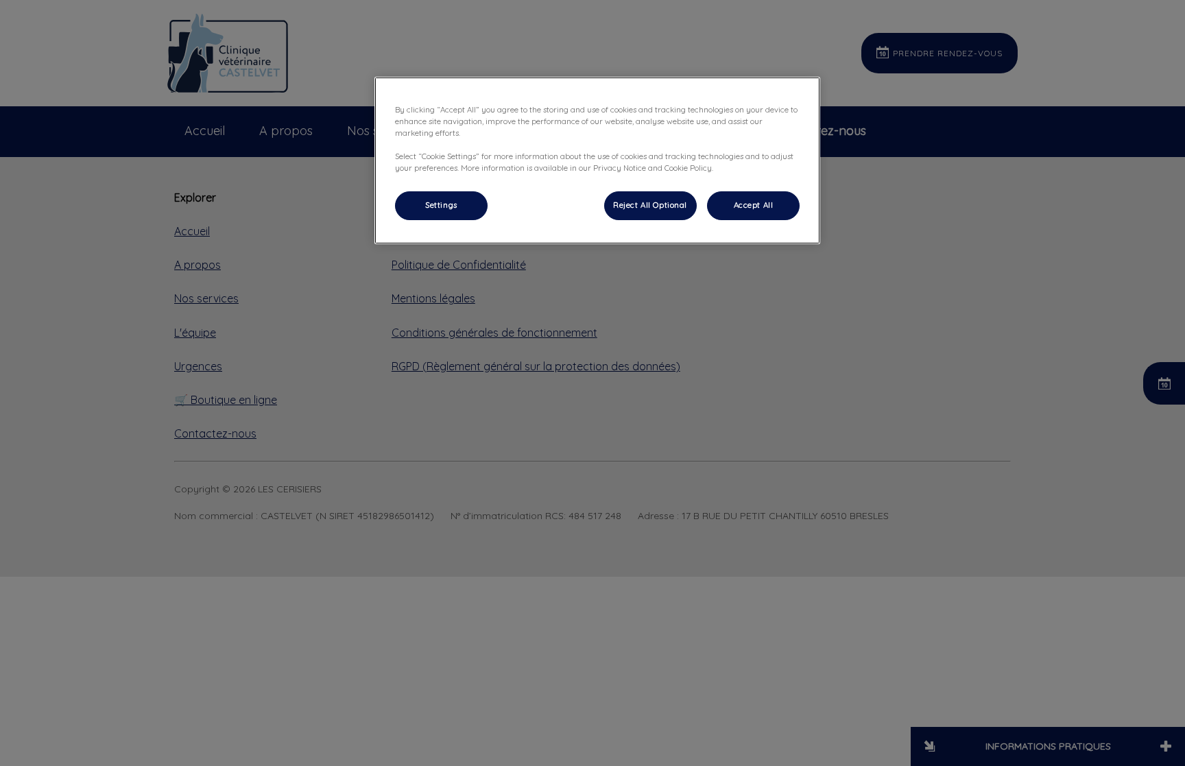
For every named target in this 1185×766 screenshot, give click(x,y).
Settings (441, 205)
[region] (597, 160)
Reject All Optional (650, 205)
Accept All (754, 205)
